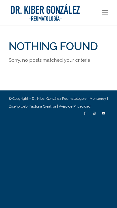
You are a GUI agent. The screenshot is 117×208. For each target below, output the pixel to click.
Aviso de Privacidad (74, 106)
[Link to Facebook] (85, 113)
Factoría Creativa (43, 106)
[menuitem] (105, 12)
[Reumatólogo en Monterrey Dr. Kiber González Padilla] (48, 12)
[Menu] (105, 12)
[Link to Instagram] (94, 113)
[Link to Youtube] (103, 113)
